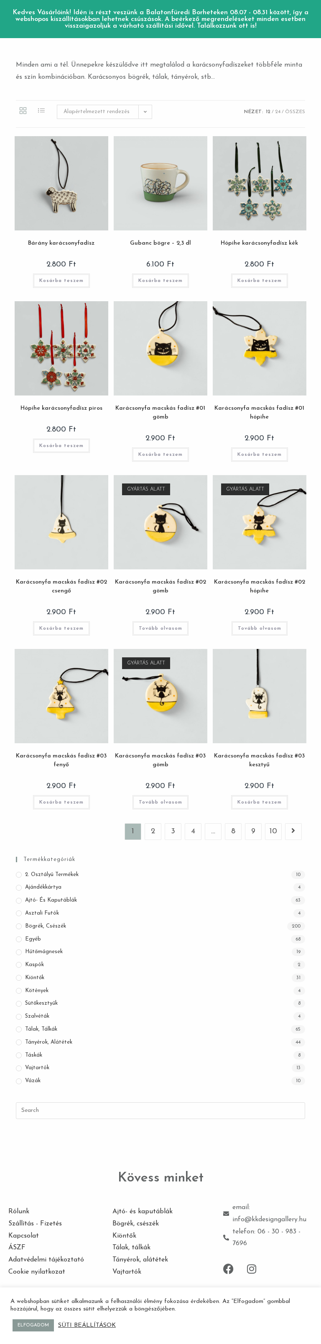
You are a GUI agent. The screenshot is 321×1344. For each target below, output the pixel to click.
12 (268, 111)
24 (277, 111)
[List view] (41, 112)
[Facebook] (228, 1268)
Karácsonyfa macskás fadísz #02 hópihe (259, 586)
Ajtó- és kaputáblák (51, 900)
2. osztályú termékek (52, 874)
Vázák (33, 1080)
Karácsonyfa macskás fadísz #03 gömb (160, 760)
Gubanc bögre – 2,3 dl (160, 243)
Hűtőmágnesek (44, 951)
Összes (295, 111)
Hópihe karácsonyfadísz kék (259, 243)
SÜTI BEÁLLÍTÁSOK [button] (87, 1325)
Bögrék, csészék (45, 926)
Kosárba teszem (61, 280)
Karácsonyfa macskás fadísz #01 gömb (160, 412)
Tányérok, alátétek (48, 1042)
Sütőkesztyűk (41, 1003)
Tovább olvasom (160, 628)
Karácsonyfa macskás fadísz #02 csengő (61, 586)
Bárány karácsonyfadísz (61, 243)
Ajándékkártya (43, 887)
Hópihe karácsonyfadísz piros (61, 408)
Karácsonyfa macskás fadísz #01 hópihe (259, 412)
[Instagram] (251, 1268)
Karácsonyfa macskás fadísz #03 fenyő (61, 760)
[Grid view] (23, 112)
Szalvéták (37, 1016)
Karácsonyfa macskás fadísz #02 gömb (160, 586)
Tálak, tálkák (41, 1029)
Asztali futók (42, 913)
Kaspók (34, 964)
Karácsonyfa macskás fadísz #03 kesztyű (259, 760)
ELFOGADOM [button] (33, 1325)
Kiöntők (34, 977)
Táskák (33, 1055)
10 (273, 831)
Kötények (36, 990)
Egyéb (33, 939)
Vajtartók (37, 1067)
